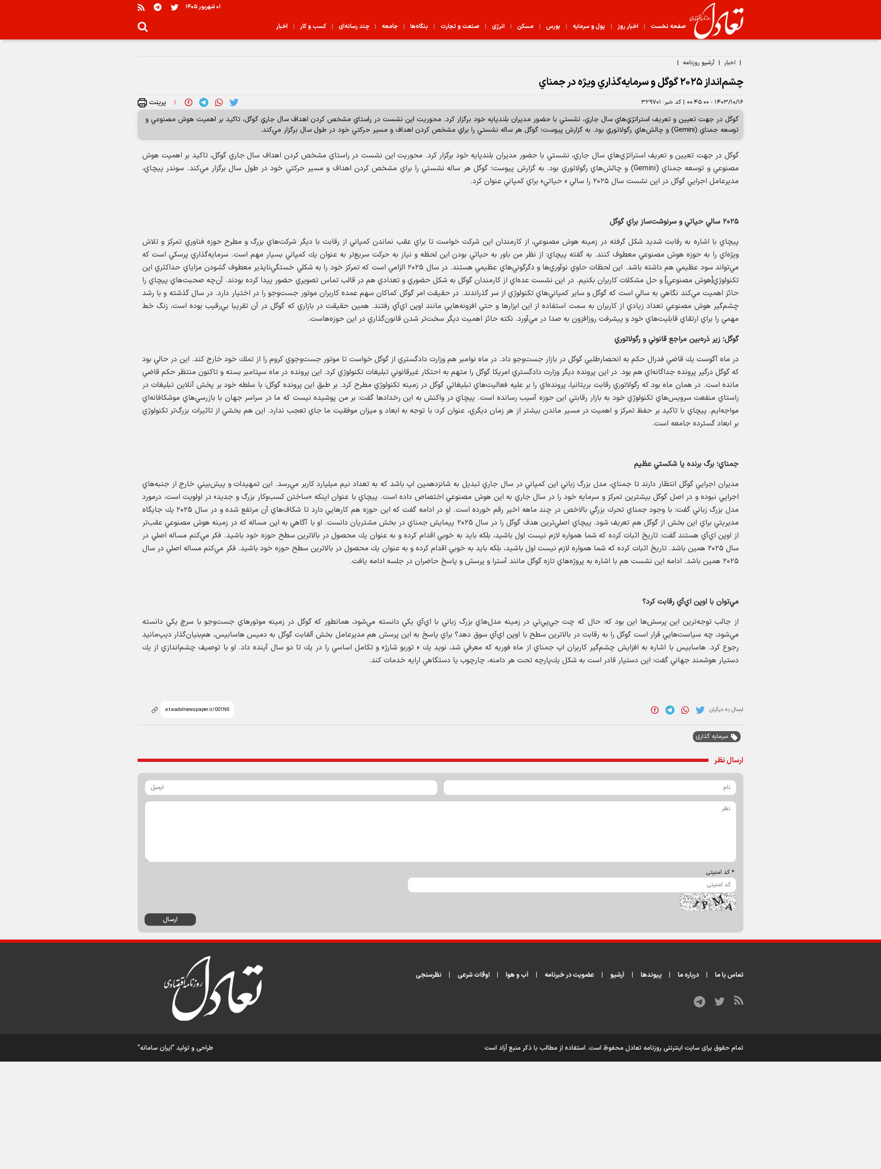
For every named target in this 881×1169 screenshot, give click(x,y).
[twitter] (234, 102)
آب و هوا (517, 975)
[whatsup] (218, 102)
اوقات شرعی (473, 975)
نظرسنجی (428, 975)
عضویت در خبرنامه (569, 975)
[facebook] (188, 102)
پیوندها (651, 975)
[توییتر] (174, 7)
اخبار (730, 62)
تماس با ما (729, 975)
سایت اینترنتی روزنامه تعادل (662, 1048)
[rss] (141, 7)
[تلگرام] (158, 7)
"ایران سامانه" (156, 1048)
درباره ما (688, 975)
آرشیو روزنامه (698, 62)
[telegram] (203, 102)
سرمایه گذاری (712, 736)
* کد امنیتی (720, 872)
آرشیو (617, 975)
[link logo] (712, 21)
